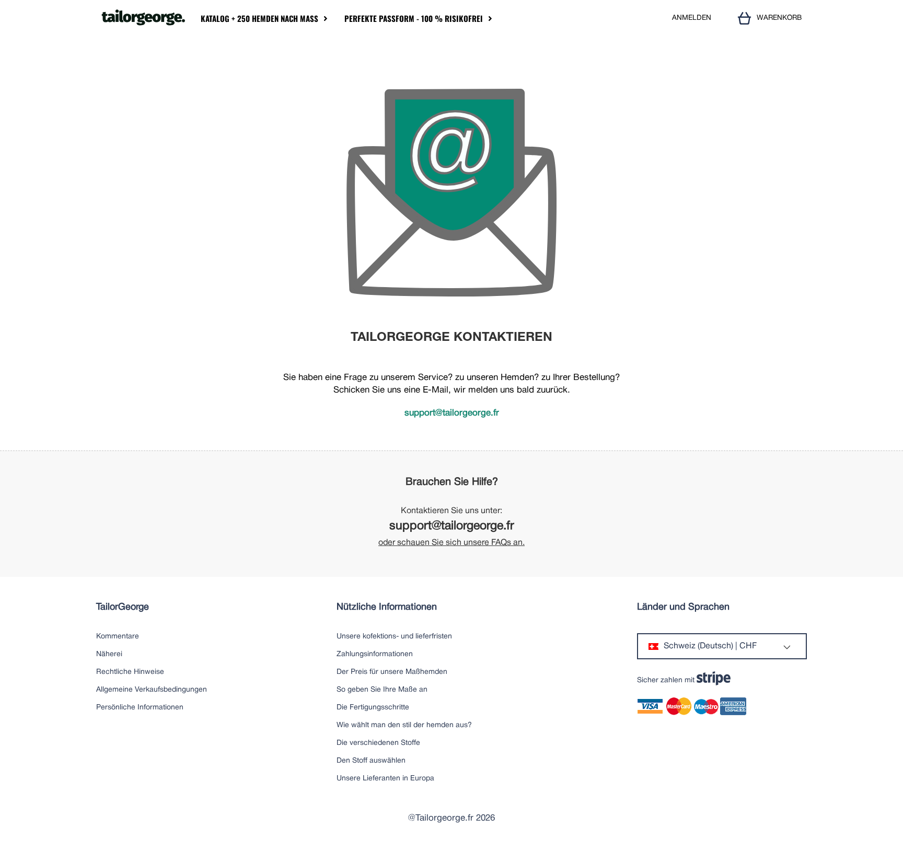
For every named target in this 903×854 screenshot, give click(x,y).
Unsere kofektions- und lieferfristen (394, 636)
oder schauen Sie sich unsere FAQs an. (451, 543)
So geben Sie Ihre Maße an (382, 689)
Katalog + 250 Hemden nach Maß (259, 18)
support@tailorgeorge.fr (451, 413)
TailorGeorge (122, 607)
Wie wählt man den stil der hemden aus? (404, 725)
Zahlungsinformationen (375, 654)
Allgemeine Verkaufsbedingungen (151, 689)
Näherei (109, 654)
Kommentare (117, 636)
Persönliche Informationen (139, 707)
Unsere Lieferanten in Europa (385, 778)
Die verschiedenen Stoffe (378, 743)
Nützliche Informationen (387, 607)
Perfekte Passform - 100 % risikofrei (413, 18)
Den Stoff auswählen (371, 760)
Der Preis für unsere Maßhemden (392, 672)
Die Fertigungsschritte (373, 707)
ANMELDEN (691, 18)
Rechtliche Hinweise (130, 672)
